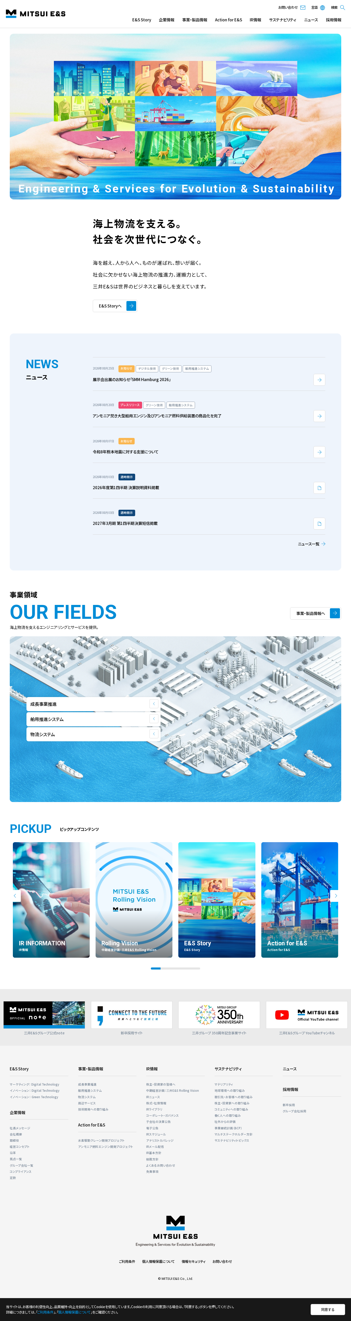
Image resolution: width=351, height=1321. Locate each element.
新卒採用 (289, 1105)
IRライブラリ (154, 1109)
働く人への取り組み (228, 1115)
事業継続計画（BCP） (228, 1128)
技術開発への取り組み (93, 1109)
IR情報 (255, 19)
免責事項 (152, 1171)
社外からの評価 (225, 1122)
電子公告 (152, 1128)
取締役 (14, 1140)
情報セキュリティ (194, 1261)
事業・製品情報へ (310, 613)
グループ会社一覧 (21, 1165)
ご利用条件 (127, 1261)
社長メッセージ (20, 1128)
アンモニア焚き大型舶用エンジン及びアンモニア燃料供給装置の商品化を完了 (157, 415)
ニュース (311, 19)
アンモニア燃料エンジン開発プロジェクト (105, 1146)
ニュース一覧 (308, 544)
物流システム (87, 1097)
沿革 (13, 1153)
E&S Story (141, 19)
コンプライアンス (21, 1171)
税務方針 (152, 1159)
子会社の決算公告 (158, 1122)
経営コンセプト (20, 1146)
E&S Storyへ (110, 306)
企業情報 (166, 19)
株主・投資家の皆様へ (161, 1084)
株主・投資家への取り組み (232, 1103)
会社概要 (16, 1134)
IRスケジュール (156, 1134)
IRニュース (153, 1097)
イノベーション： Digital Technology (34, 1090)
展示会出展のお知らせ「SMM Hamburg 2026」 (132, 379)
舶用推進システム (90, 1090)
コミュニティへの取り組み (231, 1109)
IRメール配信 (155, 1146)
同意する (328, 1309)
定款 (13, 1178)
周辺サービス (87, 1103)
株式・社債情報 (156, 1103)
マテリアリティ (224, 1084)
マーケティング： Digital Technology (34, 1084)
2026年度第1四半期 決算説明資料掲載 (126, 487)
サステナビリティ (282, 19)
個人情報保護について (158, 1261)
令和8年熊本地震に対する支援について (126, 451)
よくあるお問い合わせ (160, 1165)
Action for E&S (228, 19)
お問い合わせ (222, 1261)
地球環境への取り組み (230, 1090)
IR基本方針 (153, 1153)
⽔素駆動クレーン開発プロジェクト (101, 1140)
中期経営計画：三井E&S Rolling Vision (172, 1090)
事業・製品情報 (194, 19)
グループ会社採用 (294, 1111)
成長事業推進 (87, 1084)
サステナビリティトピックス (232, 1140)
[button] (15, 896)
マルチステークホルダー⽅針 (234, 1134)
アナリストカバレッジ (160, 1140)
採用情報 (333, 19)
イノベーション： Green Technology (34, 1097)
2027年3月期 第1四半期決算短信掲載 (125, 523)
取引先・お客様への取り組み (234, 1097)
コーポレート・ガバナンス (162, 1115)
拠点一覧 (16, 1159)
